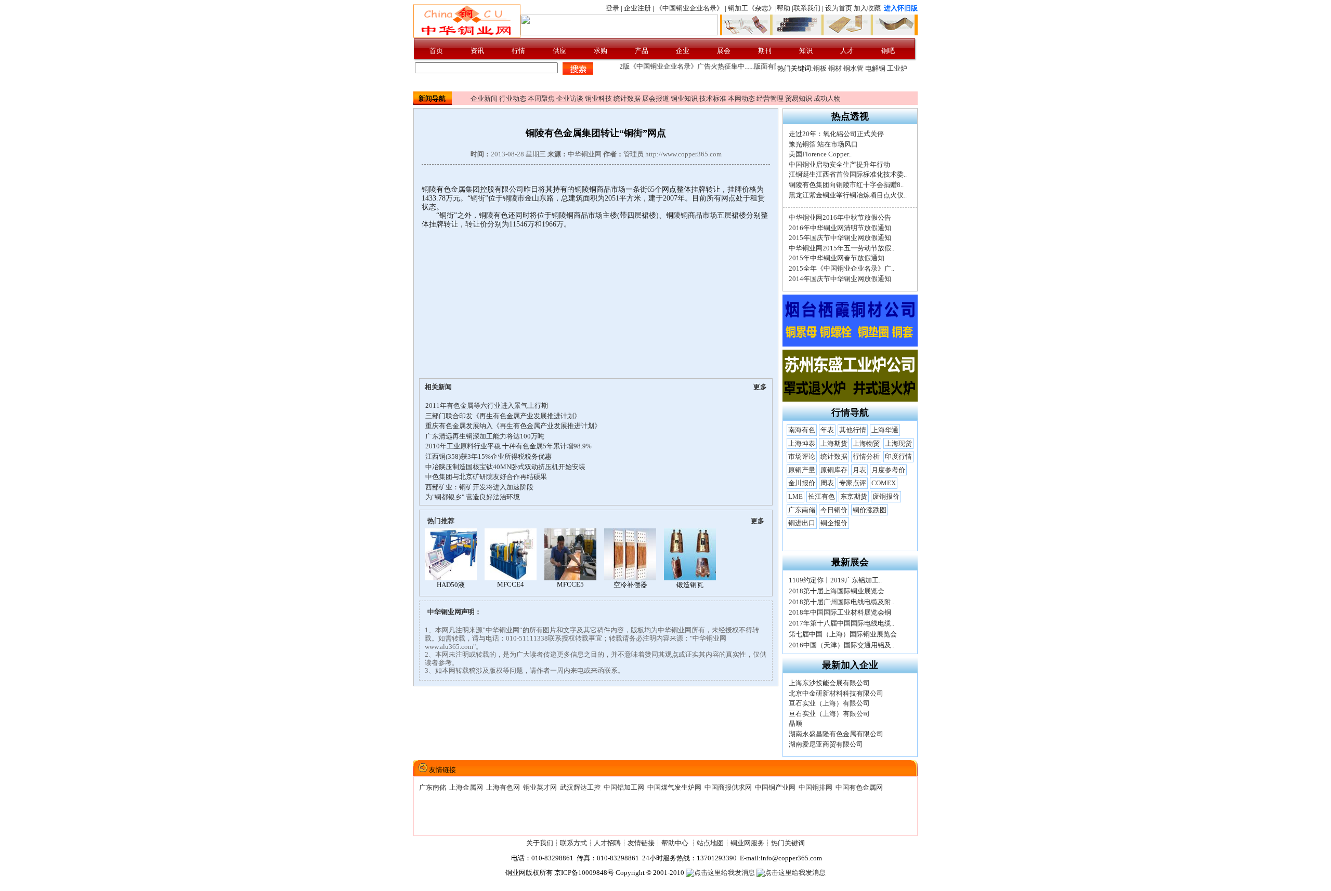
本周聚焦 (541, 98)
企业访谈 (569, 98)
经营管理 (770, 98)
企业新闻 (484, 98)
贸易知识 (798, 98)
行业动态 (512, 98)
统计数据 (627, 98)
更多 (760, 387)
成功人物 (827, 98)
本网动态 (741, 98)
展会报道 (655, 98)
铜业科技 (598, 98)
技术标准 (712, 98)
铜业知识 (684, 98)
